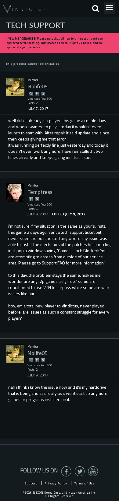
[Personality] (37, 93)
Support (31, 483)
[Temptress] (15, 192)
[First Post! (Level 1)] (43, 93)
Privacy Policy (56, 483)
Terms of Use (84, 483)
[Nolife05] (15, 87)
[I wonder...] (30, 93)
